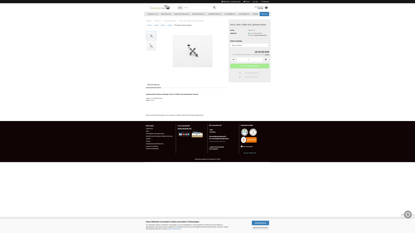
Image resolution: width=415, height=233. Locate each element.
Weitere (255, 14)
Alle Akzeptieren (260, 223)
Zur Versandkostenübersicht (219, 138)
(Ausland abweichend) (261, 35)
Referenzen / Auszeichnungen (231, 1)
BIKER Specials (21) (198, 14)
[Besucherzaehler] (247, 146)
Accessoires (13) (230, 14)
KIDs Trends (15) (244, 14)
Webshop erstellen (200, 159)
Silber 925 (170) (153, 14)
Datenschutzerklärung (174, 229)
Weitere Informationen (260, 227)
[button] (233, 59)
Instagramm (214, 149)
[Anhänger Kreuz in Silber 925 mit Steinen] (193, 51)
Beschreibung (153, 84)
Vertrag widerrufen (249, 153)
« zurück (156, 25)
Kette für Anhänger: (236, 41)
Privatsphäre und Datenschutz (155, 133)
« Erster (149, 25)
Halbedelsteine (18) (214, 14)
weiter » (163, 25)
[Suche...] (214, 8)
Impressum (149, 128)
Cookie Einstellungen (152, 148)
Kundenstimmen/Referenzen (155, 144)
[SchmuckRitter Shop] (160, 7)
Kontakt (148, 138)
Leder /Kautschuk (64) (181, 14)
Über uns (264, 14)
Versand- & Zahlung (152, 146)
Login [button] (256, 1)
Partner (247, 1)
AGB (147, 131)
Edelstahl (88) (166, 14)
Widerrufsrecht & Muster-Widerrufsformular (159, 136)
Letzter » (170, 25)
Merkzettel (266, 1)
